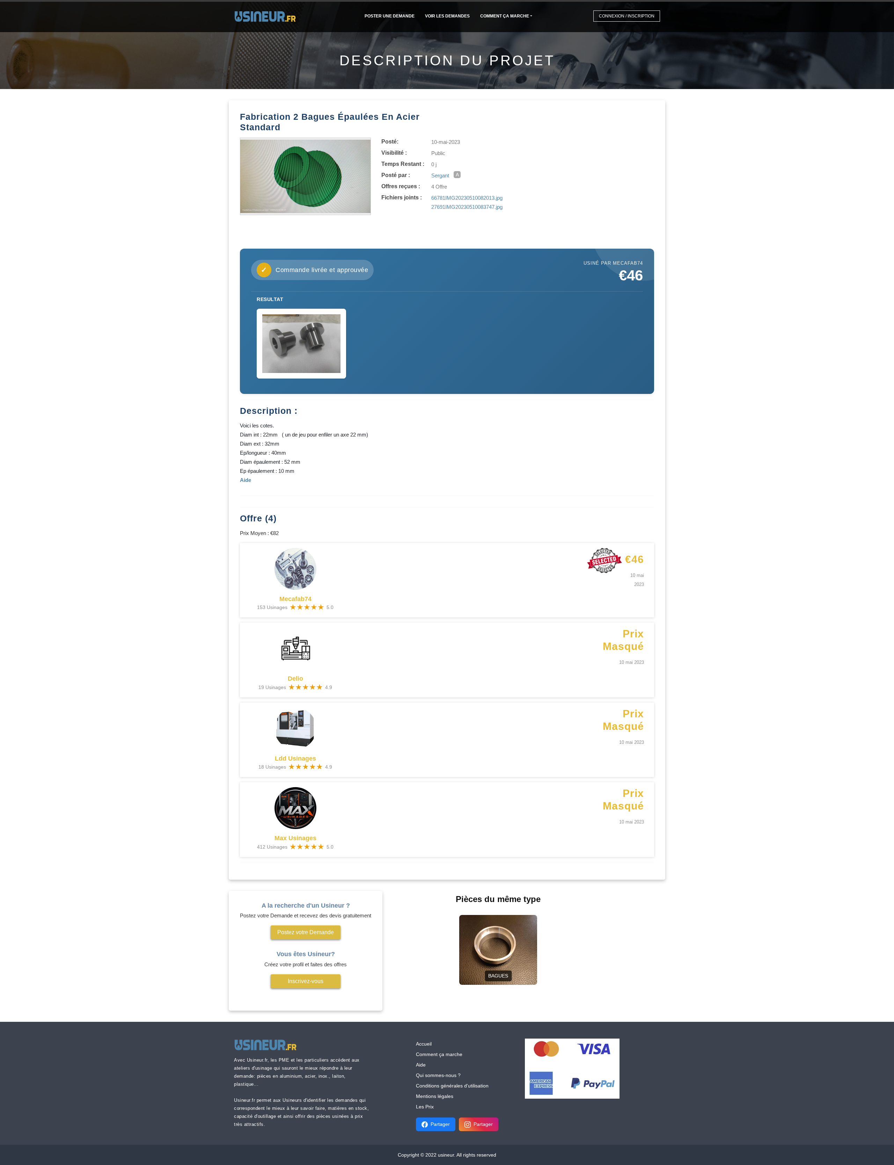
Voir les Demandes (447, 16)
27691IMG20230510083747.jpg (467, 207)
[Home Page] (267, 15)
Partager (440, 1124)
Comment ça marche (504, 16)
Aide (421, 1065)
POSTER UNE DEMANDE (390, 16)
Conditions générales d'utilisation (452, 1086)
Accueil (424, 1044)
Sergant (440, 175)
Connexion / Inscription (626, 16)
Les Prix (425, 1106)
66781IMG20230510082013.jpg (467, 198)
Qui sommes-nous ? (438, 1075)
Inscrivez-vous (305, 981)
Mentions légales (434, 1096)
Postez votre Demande (305, 932)
